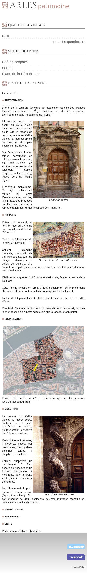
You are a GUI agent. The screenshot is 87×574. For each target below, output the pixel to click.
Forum (7, 68)
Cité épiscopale (14, 62)
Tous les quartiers (67, 42)
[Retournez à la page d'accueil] (43, 6)
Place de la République (20, 74)
